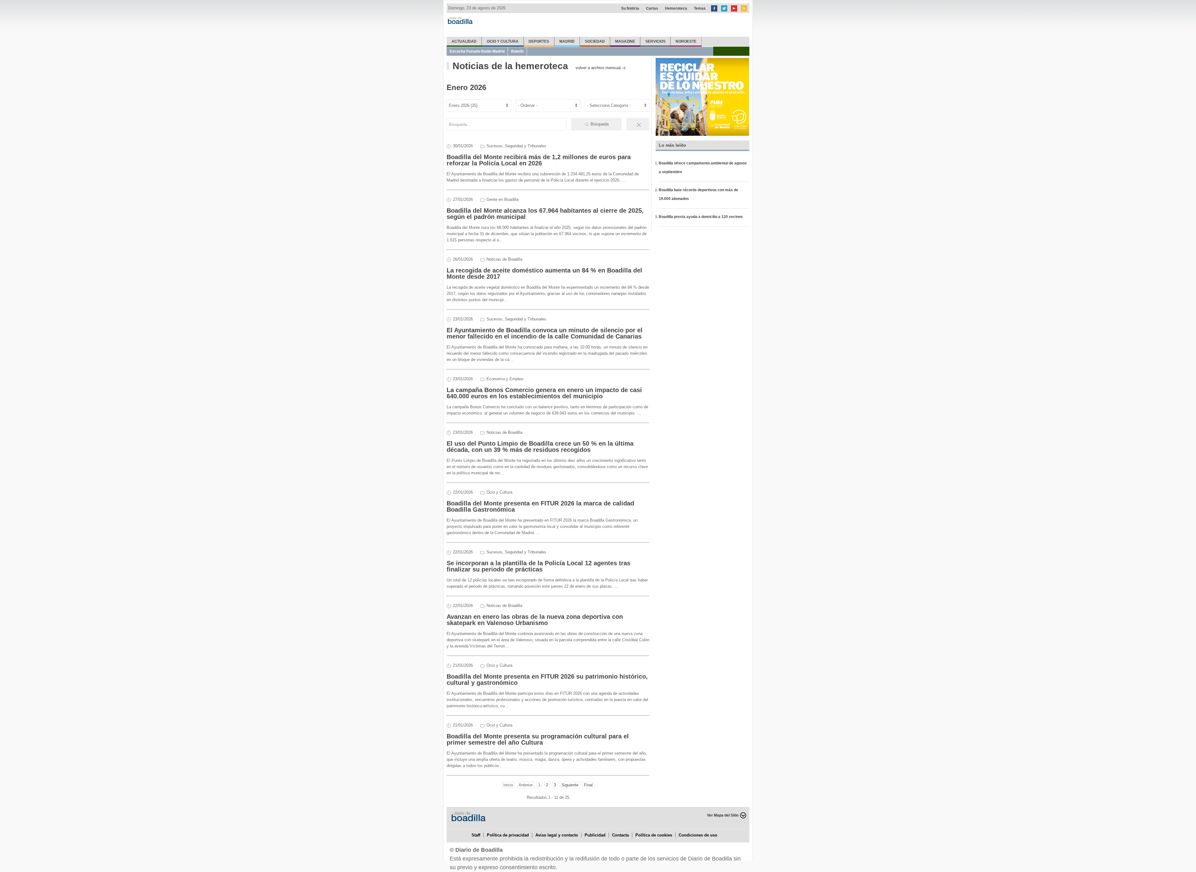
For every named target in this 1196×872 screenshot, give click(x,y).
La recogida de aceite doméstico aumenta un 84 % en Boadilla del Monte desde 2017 (544, 273)
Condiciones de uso (698, 835)
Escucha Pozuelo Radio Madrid (477, 51)
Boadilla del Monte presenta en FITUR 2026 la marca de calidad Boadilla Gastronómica (540, 506)
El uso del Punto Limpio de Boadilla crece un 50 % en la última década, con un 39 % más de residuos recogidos (540, 446)
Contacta (620, 835)
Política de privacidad (508, 835)
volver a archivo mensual (598, 67)
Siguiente (570, 785)
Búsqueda (599, 124)
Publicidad (595, 835)
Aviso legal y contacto (556, 835)
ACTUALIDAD (464, 41)
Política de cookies (653, 835)
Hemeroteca (676, 8)
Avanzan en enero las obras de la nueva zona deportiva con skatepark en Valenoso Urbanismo (535, 619)
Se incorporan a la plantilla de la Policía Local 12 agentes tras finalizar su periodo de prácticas (538, 566)
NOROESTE (686, 41)
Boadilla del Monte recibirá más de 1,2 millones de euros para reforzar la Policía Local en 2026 (539, 160)
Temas (700, 8)
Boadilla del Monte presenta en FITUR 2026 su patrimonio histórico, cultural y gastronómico (547, 679)
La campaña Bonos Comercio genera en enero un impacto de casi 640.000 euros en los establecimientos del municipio (544, 393)
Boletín (517, 51)
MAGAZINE (625, 41)
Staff (476, 835)
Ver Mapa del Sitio (722, 815)
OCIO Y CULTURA (503, 41)
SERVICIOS (655, 41)
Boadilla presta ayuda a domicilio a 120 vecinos (701, 217)
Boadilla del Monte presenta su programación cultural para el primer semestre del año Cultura (538, 739)
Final (588, 785)
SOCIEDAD (595, 41)
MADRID (567, 41)
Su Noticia (630, 8)
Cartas (652, 8)
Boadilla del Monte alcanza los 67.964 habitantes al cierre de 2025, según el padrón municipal (545, 213)
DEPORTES (539, 41)
